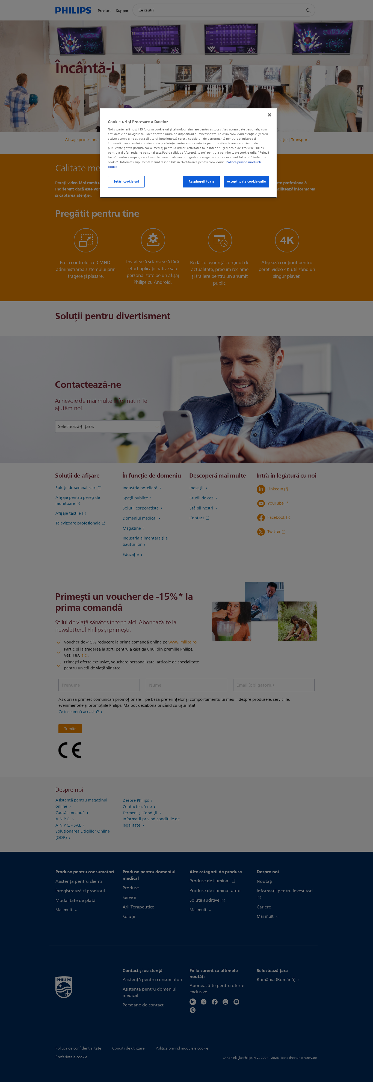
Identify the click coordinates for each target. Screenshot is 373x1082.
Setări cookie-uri (126, 181)
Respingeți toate (201, 181)
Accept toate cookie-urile (246, 181)
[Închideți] (270, 115)
